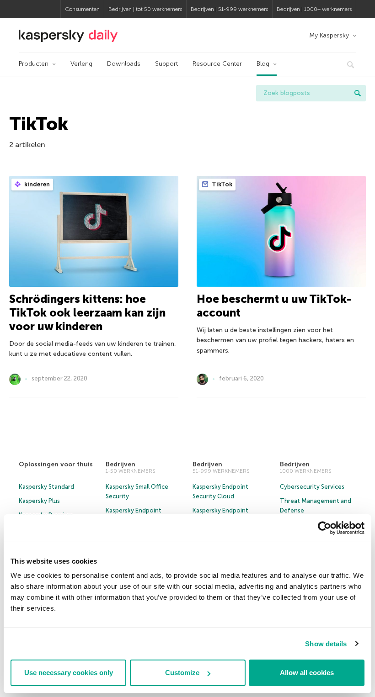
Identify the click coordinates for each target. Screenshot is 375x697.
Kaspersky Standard (46, 486)
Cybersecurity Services (312, 486)
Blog (263, 64)
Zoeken (357, 93)
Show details (326, 644)
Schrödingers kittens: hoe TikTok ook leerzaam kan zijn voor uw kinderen (87, 312)
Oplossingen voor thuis (56, 464)
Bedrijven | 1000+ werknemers (314, 9)
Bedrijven (120, 464)
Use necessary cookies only (68, 672)
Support (166, 64)
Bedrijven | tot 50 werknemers (145, 9)
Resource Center (217, 64)
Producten (33, 64)
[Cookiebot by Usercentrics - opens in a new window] (324, 528)
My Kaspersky (329, 35)
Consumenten (82, 9)
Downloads (123, 64)
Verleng (81, 64)
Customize (182, 672)
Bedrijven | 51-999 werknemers (229, 9)
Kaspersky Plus (39, 500)
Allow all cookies (307, 672)
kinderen (36, 184)
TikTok (221, 184)
